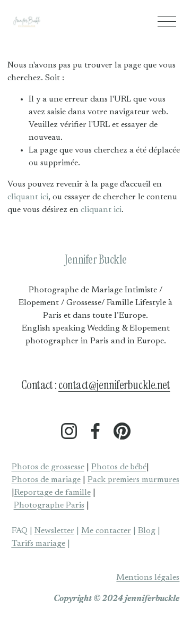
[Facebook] (95, 431)
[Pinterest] (122, 431)
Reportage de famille (52, 492)
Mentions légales (147, 577)
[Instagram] (68, 431)
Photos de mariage (46, 480)
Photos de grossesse (48, 467)
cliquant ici (27, 197)
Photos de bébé (118, 467)
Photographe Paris (49, 505)
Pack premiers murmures (133, 480)
